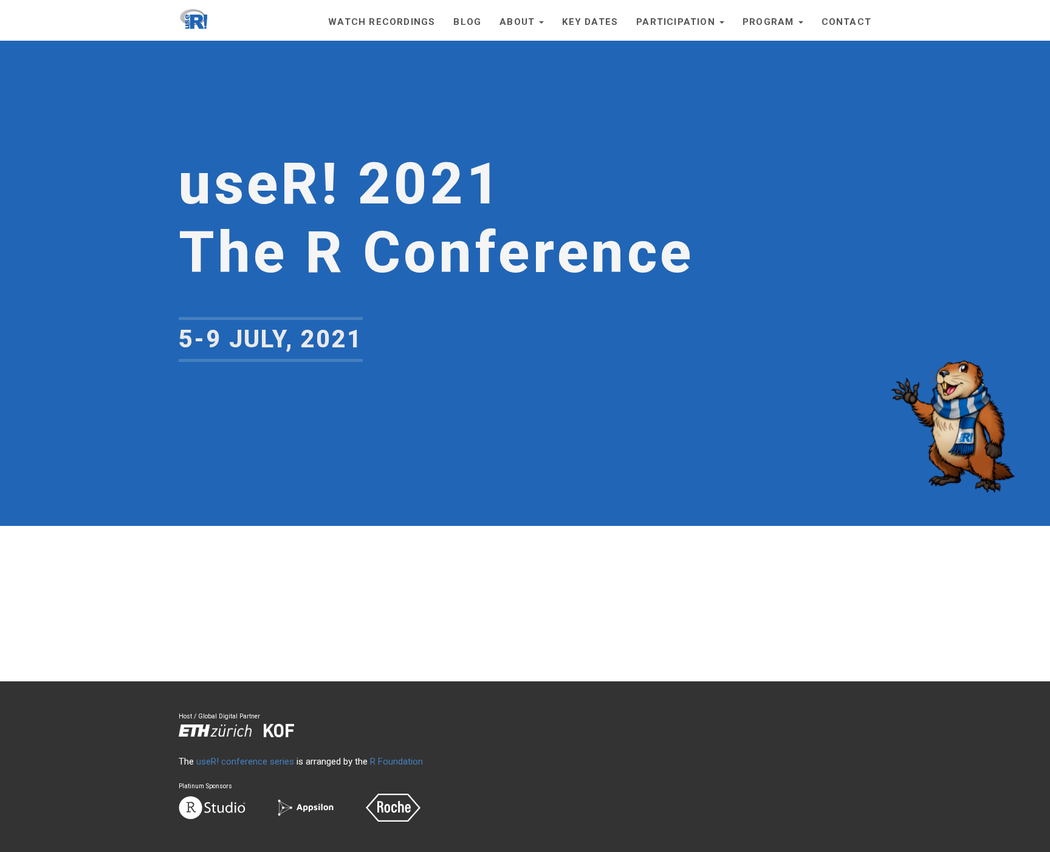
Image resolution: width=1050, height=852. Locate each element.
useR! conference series (245, 761)
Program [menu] (770, 21)
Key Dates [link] (590, 21)
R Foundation (396, 761)
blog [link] (467, 21)
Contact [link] (846, 21)
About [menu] (518, 21)
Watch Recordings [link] (381, 21)
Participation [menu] (677, 21)
